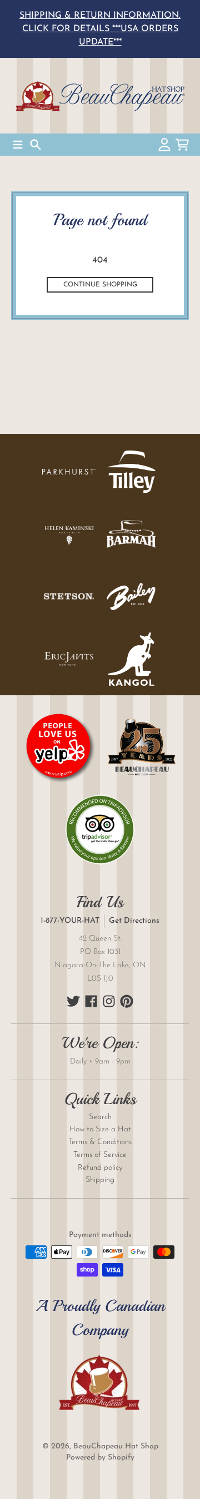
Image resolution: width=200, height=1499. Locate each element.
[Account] (164, 144)
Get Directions (134, 921)
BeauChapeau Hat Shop (115, 1446)
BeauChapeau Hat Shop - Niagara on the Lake (100, 95)
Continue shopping (100, 284)
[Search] (35, 144)
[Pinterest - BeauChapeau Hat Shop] (126, 1001)
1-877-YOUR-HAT (70, 921)
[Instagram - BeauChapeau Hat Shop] (109, 1001)
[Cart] (182, 144)
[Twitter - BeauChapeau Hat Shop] (73, 1001)
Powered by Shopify (100, 1457)
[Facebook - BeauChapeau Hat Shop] (91, 1001)
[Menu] (17, 144)
